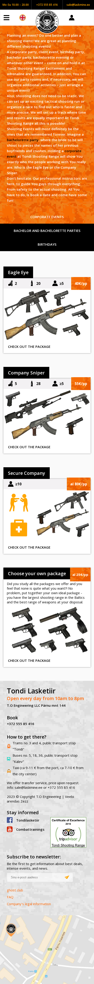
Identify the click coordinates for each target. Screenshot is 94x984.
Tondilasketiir (27, 820)
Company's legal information (29, 904)
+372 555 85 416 (47, 5)
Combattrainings (30, 829)
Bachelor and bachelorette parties (47, 230)
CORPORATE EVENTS (47, 216)
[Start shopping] (87, 17)
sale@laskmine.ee (78, 5)
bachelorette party (23, 139)
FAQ (10, 897)
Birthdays (47, 244)
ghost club (15, 890)
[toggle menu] (11, 18)
